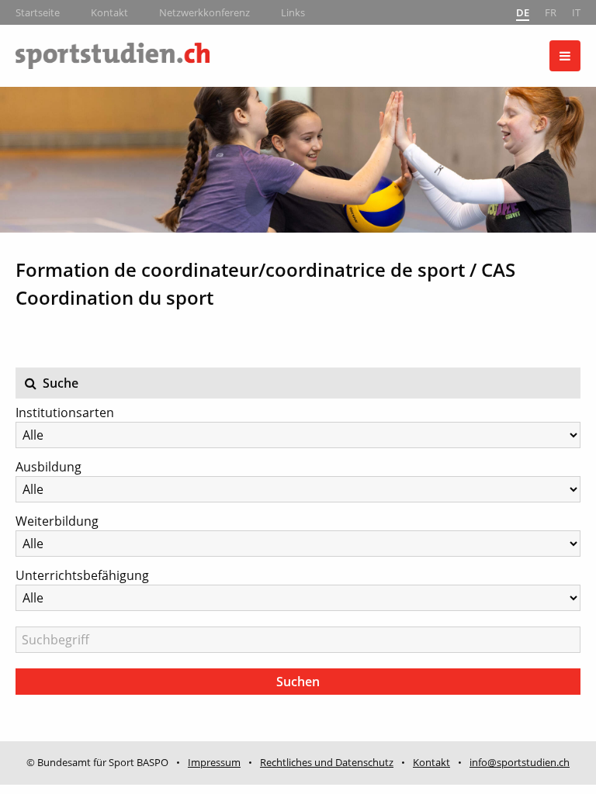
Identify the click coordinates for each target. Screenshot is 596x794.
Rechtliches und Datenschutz (326, 762)
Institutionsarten (65, 412)
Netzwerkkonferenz (204, 12)
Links (293, 12)
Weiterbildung (57, 521)
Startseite (38, 12)
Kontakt (109, 12)
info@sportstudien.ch (520, 762)
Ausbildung (48, 466)
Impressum (214, 762)
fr (550, 12)
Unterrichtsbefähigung (82, 575)
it (576, 12)
